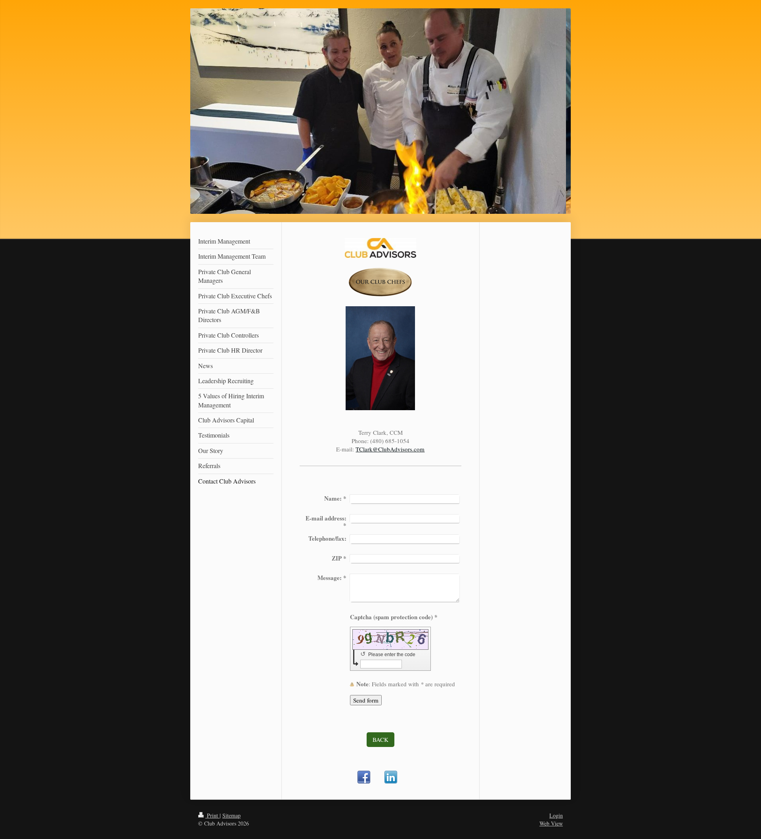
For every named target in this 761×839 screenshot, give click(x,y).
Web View (551, 823)
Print (212, 815)
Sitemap (231, 815)
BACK (380, 739)
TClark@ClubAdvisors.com (390, 449)
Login (556, 815)
